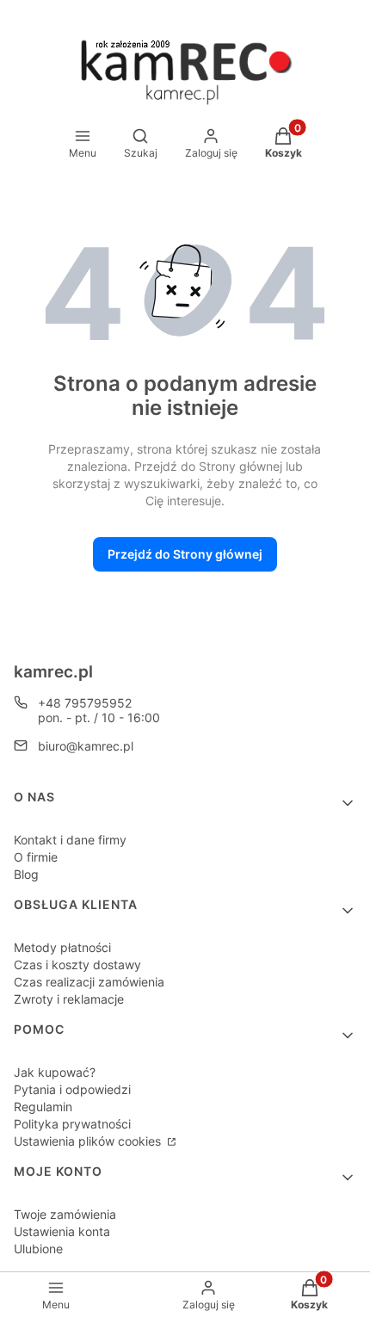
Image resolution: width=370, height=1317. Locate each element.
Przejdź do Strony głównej (185, 554)
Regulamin (43, 1106)
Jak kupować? (55, 1072)
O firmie (36, 857)
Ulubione (38, 1248)
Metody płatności (62, 947)
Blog (26, 874)
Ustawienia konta (62, 1231)
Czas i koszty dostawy (77, 964)
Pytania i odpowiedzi (72, 1089)
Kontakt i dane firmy (70, 839)
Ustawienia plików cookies (89, 1141)
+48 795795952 (85, 703)
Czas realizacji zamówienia (89, 981)
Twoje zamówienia (65, 1214)
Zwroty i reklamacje (69, 999)
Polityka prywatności (72, 1123)
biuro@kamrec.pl (85, 746)
